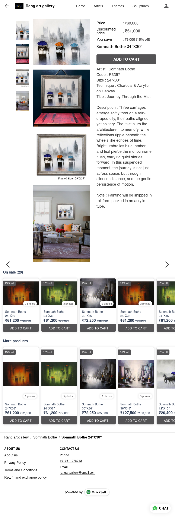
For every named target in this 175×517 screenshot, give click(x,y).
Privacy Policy (15, 462)
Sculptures (141, 5)
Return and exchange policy (25, 477)
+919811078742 (71, 460)
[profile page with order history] (166, 6)
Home (80, 5)
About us (11, 455)
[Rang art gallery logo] (19, 6)
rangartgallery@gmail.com (77, 472)
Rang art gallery (40, 6)
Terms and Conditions (20, 470)
